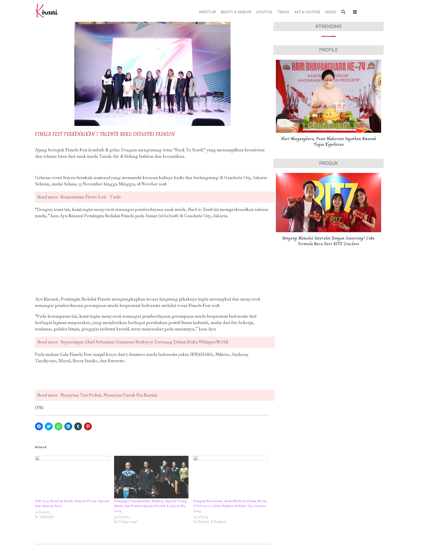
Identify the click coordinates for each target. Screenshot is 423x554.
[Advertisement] (152, 257)
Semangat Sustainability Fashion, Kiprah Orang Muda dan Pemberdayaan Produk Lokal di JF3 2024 (150, 506)
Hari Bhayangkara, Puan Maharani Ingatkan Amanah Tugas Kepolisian (328, 141)
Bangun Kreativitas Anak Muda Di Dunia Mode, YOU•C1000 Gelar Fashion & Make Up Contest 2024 (230, 506)
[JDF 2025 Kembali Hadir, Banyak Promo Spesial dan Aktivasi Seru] (72, 477)
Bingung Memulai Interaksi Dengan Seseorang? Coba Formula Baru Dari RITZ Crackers (328, 240)
